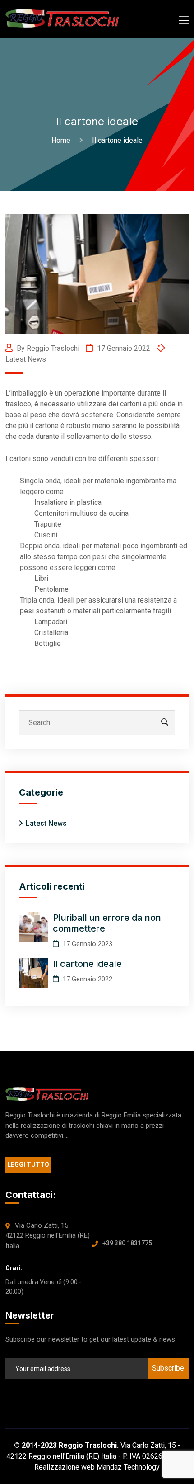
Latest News (25, 359)
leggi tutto (28, 1164)
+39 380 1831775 (127, 1243)
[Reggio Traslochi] (62, 18)
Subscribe (168, 1368)
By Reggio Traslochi (47, 348)
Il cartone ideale (87, 963)
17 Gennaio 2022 (122, 348)
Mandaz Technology (128, 1467)
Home (62, 140)
